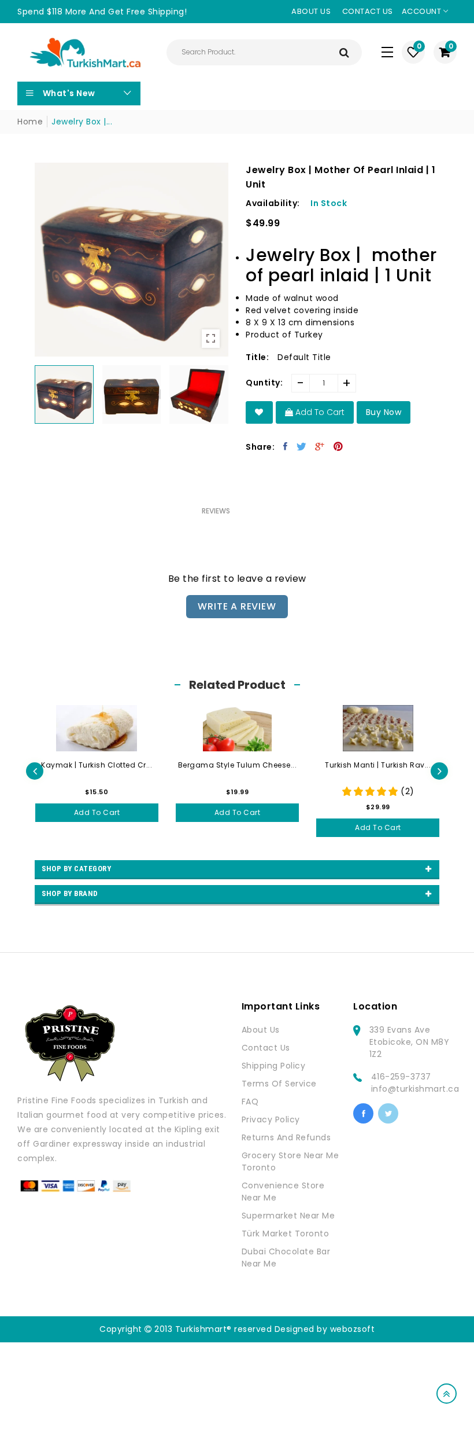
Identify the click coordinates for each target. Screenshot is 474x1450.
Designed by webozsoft (325, 1329)
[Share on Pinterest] (338, 446)
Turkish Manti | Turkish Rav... (378, 765)
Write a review (237, 606)
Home (30, 121)
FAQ (250, 1101)
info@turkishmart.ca (415, 1089)
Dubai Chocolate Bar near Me (286, 1257)
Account (422, 11)
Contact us (367, 11)
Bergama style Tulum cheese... (237, 765)
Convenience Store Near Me (283, 1191)
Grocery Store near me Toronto (290, 1161)
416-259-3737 (401, 1076)
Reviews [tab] (216, 511)
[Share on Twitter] (302, 446)
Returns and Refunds (286, 1137)
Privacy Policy (271, 1119)
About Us (261, 1030)
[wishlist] (259, 412)
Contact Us (266, 1047)
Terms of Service (279, 1083)
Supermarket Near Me (288, 1215)
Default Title (304, 357)
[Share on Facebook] (285, 446)
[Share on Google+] (320, 446)
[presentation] (34, 771)
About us (311, 11)
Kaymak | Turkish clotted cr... (96, 765)
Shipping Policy (274, 1065)
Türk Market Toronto (285, 1233)
